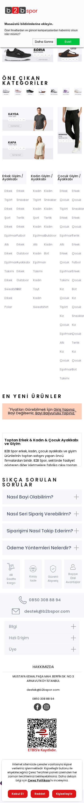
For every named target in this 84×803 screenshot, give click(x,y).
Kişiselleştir (64, 794)
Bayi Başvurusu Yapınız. (55, 413)
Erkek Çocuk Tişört (64, 200)
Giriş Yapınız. (64, 409)
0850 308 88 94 (45, 600)
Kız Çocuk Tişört (64, 298)
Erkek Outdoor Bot (23, 280)
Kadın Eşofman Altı (39, 235)
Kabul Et (18, 794)
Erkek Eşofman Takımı (10, 262)
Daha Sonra (44, 41)
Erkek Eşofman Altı (10, 235)
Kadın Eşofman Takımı (39, 262)
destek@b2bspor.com (47, 611)
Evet (68, 41)
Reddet (39, 794)
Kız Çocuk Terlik (76, 334)
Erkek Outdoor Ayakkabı (23, 253)
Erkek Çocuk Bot (76, 280)
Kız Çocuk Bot (76, 360)
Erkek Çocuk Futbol (76, 253)
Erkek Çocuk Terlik (76, 227)
